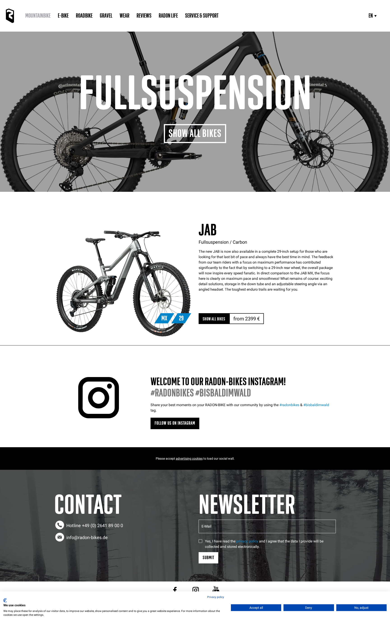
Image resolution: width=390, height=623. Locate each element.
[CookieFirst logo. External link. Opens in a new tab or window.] (5, 600)
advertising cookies (189, 458)
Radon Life (168, 16)
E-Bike (63, 16)
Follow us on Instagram (175, 423)
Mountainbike (38, 16)
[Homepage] (10, 16)
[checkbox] (200, 541)
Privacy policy (215, 597)
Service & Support (201, 16)
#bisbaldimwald (316, 405)
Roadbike (84, 16)
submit (208, 557)
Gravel (106, 16)
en (371, 16)
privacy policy (247, 541)
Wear (124, 16)
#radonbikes (289, 405)
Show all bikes (195, 133)
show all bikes (214, 319)
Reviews (144, 16)
